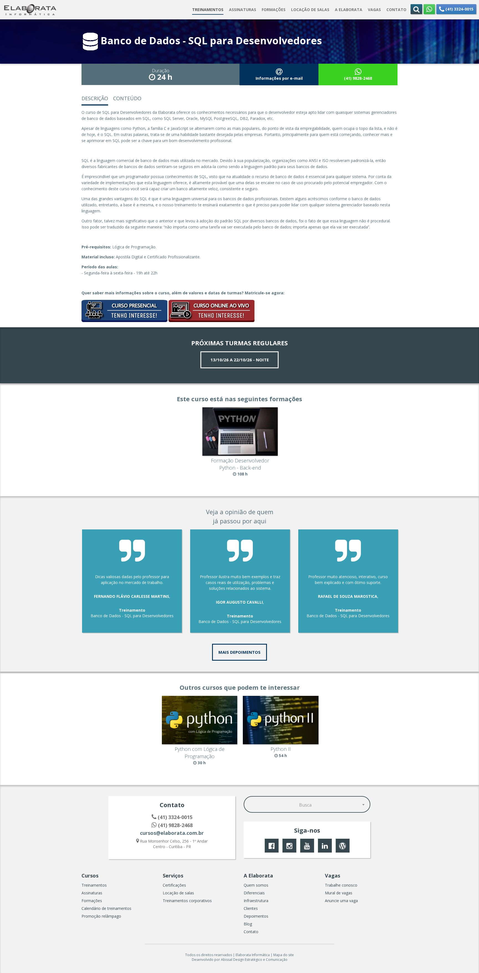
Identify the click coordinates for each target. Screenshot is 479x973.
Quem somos (256, 885)
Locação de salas (178, 892)
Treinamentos (94, 885)
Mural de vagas (338, 892)
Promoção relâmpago (101, 916)
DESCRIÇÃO (94, 98)
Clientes (251, 908)
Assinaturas (91, 892)
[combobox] (307, 804)
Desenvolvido (202, 959)
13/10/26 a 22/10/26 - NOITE (239, 359)
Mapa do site (283, 955)
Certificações (174, 885)
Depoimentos (256, 916)
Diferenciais (254, 892)
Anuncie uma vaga (341, 900)
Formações (91, 900)
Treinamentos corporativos (187, 900)
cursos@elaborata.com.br (172, 833)
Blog (248, 923)
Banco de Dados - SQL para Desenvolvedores (132, 615)
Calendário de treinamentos (106, 908)
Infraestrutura (256, 900)
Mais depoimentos (239, 652)
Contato (251, 931)
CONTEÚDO (127, 98)
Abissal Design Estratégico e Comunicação (254, 959)
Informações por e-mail (279, 78)
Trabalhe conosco (341, 885)
